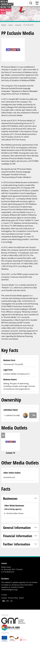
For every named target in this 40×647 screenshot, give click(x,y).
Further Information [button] (16, 544)
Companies (18, 25)
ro (7, 601)
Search (21, 598)
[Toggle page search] (31, 3)
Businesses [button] (10, 498)
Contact (4, 598)
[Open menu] (37, 3)
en (3, 601)
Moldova (3, 25)
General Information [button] (17, 527)
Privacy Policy (13, 598)
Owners (11, 25)
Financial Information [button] (17, 536)
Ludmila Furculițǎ (12, 415)
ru (12, 601)
